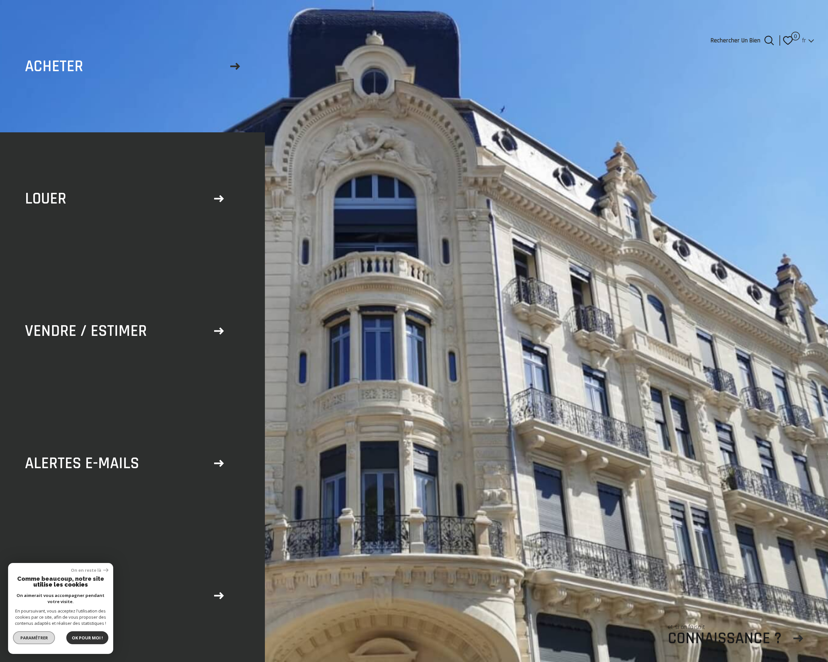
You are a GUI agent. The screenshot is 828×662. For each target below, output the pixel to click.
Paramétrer (34, 638)
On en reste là (86, 570)
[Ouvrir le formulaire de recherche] (769, 40)
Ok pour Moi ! (87, 638)
